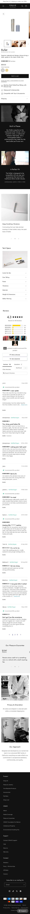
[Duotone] (2, 70)
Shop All (5, 781)
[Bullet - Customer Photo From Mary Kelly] (6, 338)
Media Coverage (7, 814)
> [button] (20, 635)
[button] (3, 6)
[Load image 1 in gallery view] (7, 43)
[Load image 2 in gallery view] (15, 43)
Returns (5, 848)
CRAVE (9, 905)
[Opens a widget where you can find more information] (22, 911)
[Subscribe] (24, 885)
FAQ (4, 844)
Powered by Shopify (16, 905)
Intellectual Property (9, 826)
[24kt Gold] (6, 70)
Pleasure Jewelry (8, 784)
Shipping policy (24, 907)
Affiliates (5, 870)
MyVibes (5, 796)
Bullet (4, 410)
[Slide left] (2, 44)
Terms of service (15, 907)
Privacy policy (6, 907)
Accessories (6, 792)
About (5, 810)
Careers (5, 874)
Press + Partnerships (9, 866)
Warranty (5, 852)
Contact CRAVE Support (10, 840)
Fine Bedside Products (9, 788)
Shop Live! (6, 800)
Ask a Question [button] (16, 359)
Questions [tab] (17, 364)
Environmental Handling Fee (11, 829)
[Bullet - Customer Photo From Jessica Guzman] (12, 338)
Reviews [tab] (5, 364)
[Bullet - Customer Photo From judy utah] (15, 343)
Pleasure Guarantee (9, 818)
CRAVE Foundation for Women (12, 822)
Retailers (5, 862)
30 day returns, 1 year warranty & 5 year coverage (12, 81)
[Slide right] (28, 44)
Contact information (15, 910)
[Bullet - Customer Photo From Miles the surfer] (18, 338)
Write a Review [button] (16, 355)
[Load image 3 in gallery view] (22, 43)
